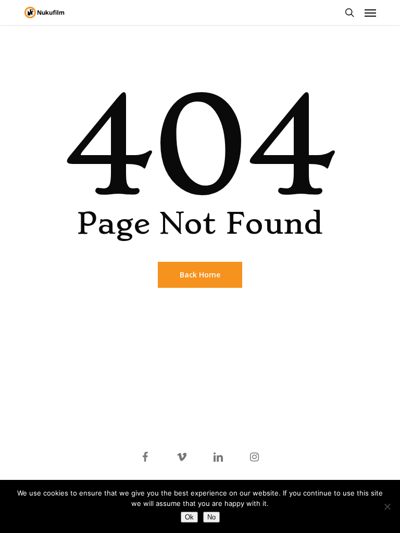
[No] (387, 506)
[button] (370, 12)
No (211, 517)
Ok (189, 517)
